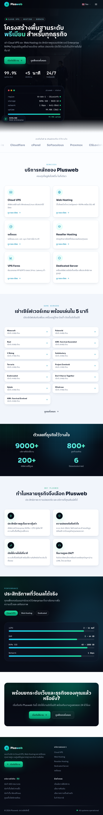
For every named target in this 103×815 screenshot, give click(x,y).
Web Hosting (59, 757)
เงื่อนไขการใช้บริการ (61, 784)
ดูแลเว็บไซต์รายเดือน (12, 798)
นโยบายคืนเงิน (59, 788)
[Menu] (96, 4)
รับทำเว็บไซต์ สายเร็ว (12, 788)
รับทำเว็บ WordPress (12, 793)
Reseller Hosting (61, 761)
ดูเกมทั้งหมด (50, 411)
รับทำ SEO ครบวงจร (12, 784)
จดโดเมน (57, 770)
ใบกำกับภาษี (59, 798)
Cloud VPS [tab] (11, 613)
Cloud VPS (58, 752)
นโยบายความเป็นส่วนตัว (63, 793)
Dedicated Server (61, 766)
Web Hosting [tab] (26, 613)
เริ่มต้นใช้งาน (13, 60)
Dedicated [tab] (42, 613)
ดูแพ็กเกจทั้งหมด (38, 60)
